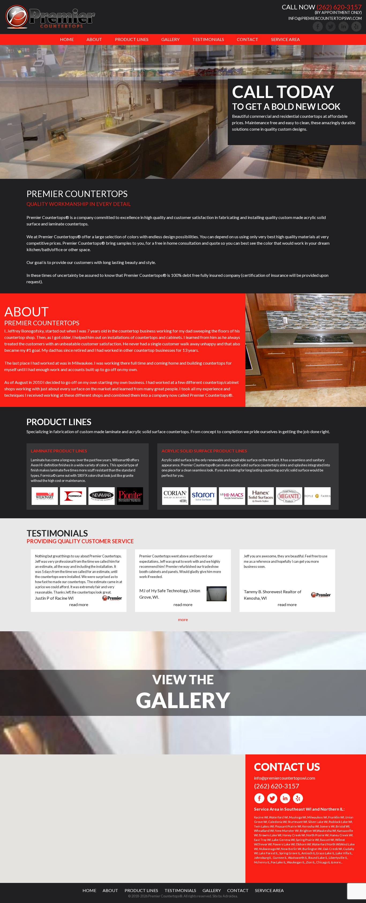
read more (78, 604)
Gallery (170, 39)
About (94, 39)
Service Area (285, 39)
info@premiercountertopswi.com (325, 18)
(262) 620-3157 (339, 7)
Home (67, 39)
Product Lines (131, 39)
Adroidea (230, 896)
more (183, 619)
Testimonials (208, 39)
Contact (247, 39)
